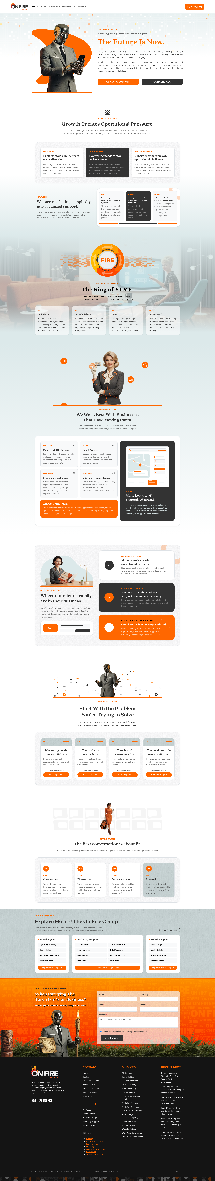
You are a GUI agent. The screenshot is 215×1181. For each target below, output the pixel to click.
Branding (89, 1138)
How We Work (89, 1084)
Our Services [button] (162, 81)
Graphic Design (128, 1092)
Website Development (94, 1154)
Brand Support (124, 774)
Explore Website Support (163, 967)
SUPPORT (66, 6)
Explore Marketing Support (107, 967)
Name (101, 994)
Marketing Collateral (130, 1106)
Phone (143, 1004)
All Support (87, 1109)
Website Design (128, 1125)
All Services (127, 1073)
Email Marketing (92, 1144)
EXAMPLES (79, 6)
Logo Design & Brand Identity (131, 1097)
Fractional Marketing (91, 1080)
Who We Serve (89, 1096)
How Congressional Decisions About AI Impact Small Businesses (172, 1089)
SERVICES (54, 6)
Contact (86, 1077)
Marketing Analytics (130, 1102)
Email (101, 1004)
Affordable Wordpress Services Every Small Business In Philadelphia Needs (171, 1123)
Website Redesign (130, 1129)
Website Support (90, 774)
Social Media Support (131, 1121)
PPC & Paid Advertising (132, 1110)
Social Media (91, 1151)
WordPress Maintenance (132, 1136)
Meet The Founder (91, 1088)
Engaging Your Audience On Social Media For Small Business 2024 (172, 1100)
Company (144, 994)
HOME (35, 6)
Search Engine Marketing (95, 1149)
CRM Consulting (129, 1084)
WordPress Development (132, 1133)
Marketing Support (56, 774)
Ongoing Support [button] (118, 81)
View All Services (169, 929)
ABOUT (42, 6)
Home (85, 1073)
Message (102, 1014)
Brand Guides (128, 1077)
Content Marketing (130, 1080)
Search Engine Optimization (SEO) (130, 1116)
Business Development (95, 1141)
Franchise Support (159, 774)
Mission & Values (90, 1092)
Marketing (90, 1146)
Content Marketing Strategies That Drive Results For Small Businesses (170, 1077)
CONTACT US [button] (194, 6)
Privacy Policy (179, 1171)
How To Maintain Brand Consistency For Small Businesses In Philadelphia (172, 1135)
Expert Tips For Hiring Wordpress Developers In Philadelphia (172, 1111)
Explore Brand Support (52, 967)
